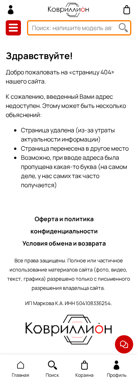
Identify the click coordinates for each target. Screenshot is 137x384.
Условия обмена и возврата (64, 243)
